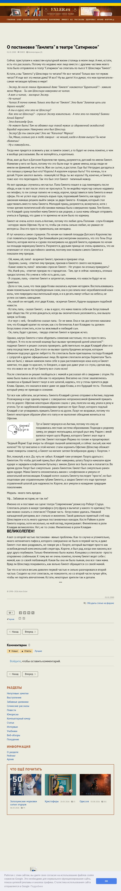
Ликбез (65, 19)
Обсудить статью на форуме (100, 603)
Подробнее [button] (37, 886)
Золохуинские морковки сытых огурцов (23, 803)
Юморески (12, 714)
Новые (15, 651)
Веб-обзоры (13, 735)
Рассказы (79, 19)
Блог (19, 19)
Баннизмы (54, 19)
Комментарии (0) (35, 52)
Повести (11, 710)
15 (74, 801)
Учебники (12, 731)
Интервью (12, 726)
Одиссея (84, 801)
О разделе (12, 752)
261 (105, 801)
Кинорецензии (30, 19)
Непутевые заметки (17, 693)
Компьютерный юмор (18, 718)
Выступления (14, 697)
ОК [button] (106, 881)
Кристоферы (52, 801)
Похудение (13, 739)
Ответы (27, 651)
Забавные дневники (17, 701)
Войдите (15, 661)
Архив (100, 19)
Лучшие (38, 651)
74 (24, 808)
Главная (11, 19)
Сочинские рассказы (18, 706)
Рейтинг (11, 755)
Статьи (10, 722)
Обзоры (44, 19)
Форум (109, 19)
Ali (71, 19)
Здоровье (91, 19)
